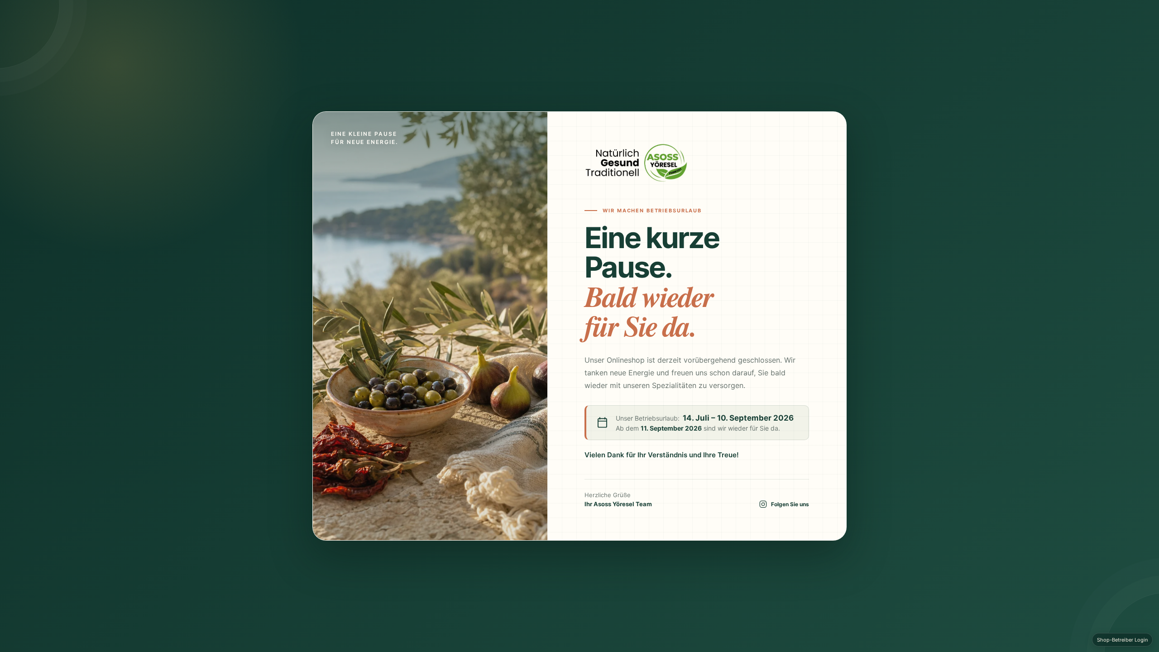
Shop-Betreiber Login (1122, 640)
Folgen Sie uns (790, 504)
